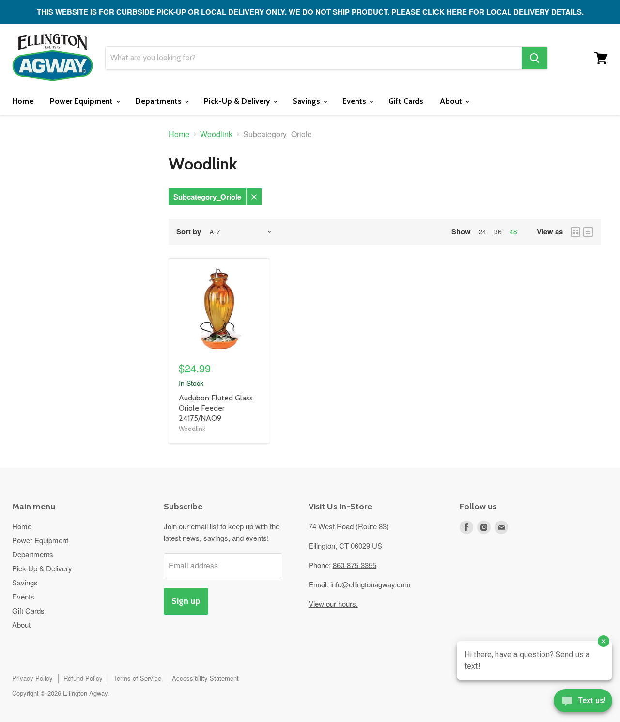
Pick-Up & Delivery (238, 101)
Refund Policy (83, 678)
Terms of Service (137, 678)
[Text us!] (583, 702)
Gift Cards (405, 101)
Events (355, 101)
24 (482, 231)
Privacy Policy (32, 678)
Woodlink (216, 134)
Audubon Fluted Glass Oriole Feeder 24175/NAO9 (216, 408)
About (452, 101)
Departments (159, 101)
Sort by (188, 232)
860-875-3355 (354, 565)
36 (498, 231)
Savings (307, 101)
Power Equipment (82, 101)
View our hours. (333, 604)
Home (22, 101)
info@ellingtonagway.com (370, 584)
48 (513, 231)
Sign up (186, 601)
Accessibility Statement (205, 678)
